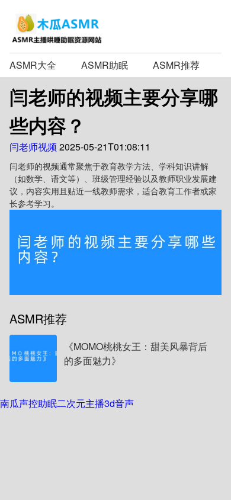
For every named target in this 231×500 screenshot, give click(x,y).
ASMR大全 (32, 65)
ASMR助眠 (104, 65)
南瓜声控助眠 (28, 403)
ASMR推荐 (176, 65)
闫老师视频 (33, 146)
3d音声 (119, 403)
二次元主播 (80, 403)
